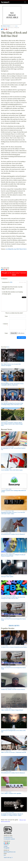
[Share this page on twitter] (2, 29)
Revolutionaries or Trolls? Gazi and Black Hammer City (13, 448)
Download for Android (9, 839)
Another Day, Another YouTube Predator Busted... (13, 689)
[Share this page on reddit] (8, 29)
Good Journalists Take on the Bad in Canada (11, 470)
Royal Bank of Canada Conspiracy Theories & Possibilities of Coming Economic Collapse (12, 814)
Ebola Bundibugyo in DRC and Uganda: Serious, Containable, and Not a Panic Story (12, 384)
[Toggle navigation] (25, 2)
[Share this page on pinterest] (6, 29)
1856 (11, 282)
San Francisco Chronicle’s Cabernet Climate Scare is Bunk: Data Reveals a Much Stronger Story (12, 424)
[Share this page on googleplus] (5, 29)
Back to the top (8, 857)
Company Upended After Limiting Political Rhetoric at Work (13, 491)
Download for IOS (8, 837)
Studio (12, 446)
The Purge (7, 729)
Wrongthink (6, 848)
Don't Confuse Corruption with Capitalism (11, 793)
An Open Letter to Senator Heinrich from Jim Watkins (14, 647)
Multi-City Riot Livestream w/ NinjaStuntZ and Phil (13, 752)
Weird (7, 446)
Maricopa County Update (7, 576)
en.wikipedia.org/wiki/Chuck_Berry (16, 249)
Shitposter (6, 844)
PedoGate (7, 595)
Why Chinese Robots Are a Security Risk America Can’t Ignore (11, 364)
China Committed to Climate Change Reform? (12, 710)
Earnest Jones (6, 26)
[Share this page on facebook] (3, 29)
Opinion (9, 446)
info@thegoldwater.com (9, 852)
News (16, 26)
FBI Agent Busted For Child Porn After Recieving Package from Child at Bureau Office (13, 597)
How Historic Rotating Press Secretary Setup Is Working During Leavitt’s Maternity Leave (12, 403)
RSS (5, 855)
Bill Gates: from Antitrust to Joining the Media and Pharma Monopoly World (13, 555)
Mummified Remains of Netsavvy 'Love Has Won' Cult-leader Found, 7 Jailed (13, 513)
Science (7, 553)
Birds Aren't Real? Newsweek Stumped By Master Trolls (13, 619)
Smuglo (5, 846)
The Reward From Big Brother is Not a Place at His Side (13, 731)
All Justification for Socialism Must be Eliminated (13, 534)
